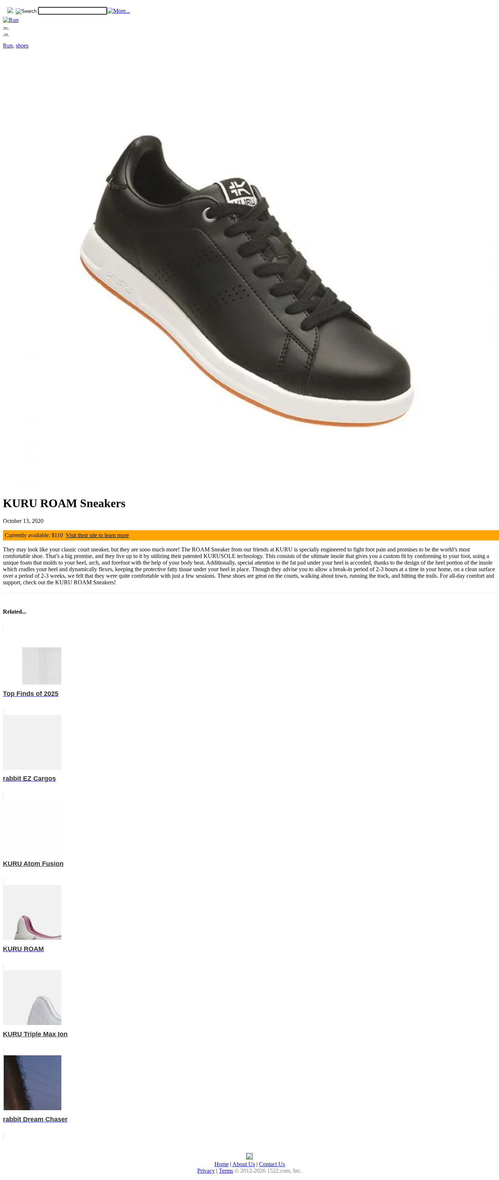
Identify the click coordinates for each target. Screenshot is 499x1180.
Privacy (206, 1171)
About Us (243, 1164)
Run (8, 45)
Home (221, 1164)
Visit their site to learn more (97, 535)
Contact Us (272, 1164)
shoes (22, 45)
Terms (226, 1171)
